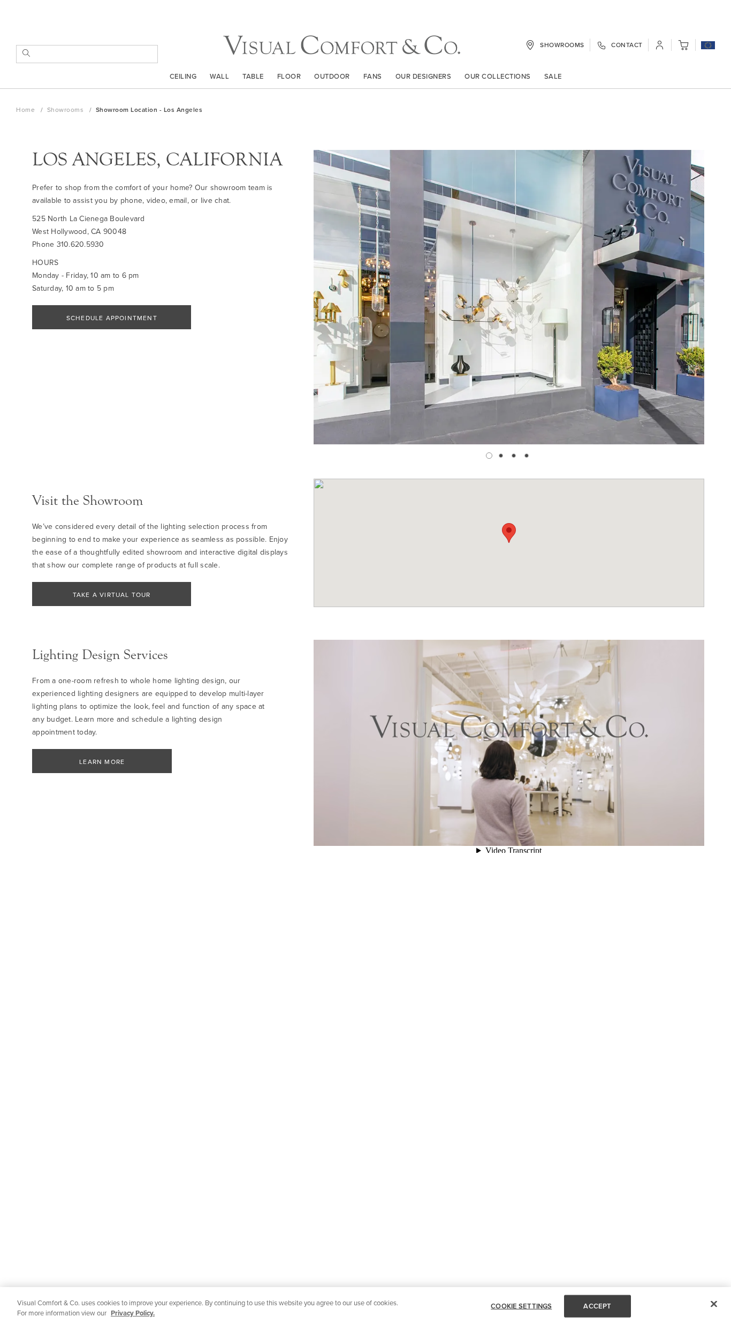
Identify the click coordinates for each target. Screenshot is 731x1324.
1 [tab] (489, 455)
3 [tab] (514, 455)
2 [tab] (501, 455)
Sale (553, 76)
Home (26, 109)
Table (253, 76)
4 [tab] (526, 455)
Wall (219, 76)
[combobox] (87, 54)
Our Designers (423, 76)
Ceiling (183, 76)
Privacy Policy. (133, 1313)
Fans (372, 76)
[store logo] (342, 45)
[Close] (714, 1304)
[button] (708, 46)
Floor (289, 76)
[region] (365, 1305)
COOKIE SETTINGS (521, 1306)
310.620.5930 (80, 244)
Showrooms (66, 109)
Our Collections (498, 76)
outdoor (332, 76)
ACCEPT (597, 1306)
